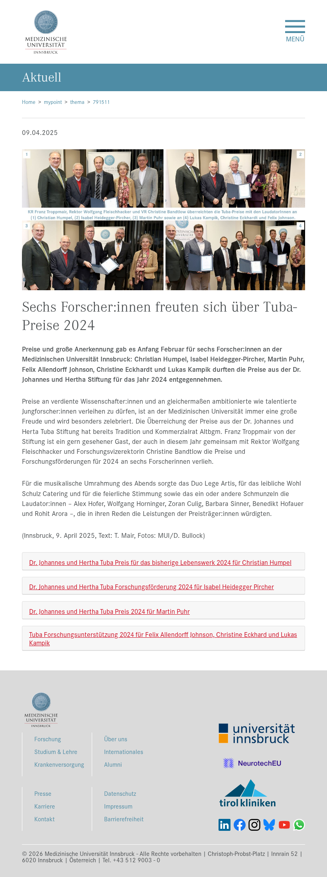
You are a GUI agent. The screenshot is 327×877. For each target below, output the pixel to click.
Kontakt (44, 818)
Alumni (113, 764)
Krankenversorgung (59, 764)
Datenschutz (120, 793)
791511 (101, 101)
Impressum (118, 806)
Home (28, 101)
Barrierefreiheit (124, 818)
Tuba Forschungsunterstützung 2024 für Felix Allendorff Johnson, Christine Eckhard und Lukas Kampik (163, 638)
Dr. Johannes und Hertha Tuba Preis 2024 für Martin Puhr (109, 610)
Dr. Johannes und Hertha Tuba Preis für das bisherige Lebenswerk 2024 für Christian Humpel (160, 561)
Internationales (123, 751)
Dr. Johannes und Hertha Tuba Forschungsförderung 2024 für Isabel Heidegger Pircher (151, 586)
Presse (42, 793)
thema (77, 101)
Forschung (47, 738)
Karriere (44, 806)
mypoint (53, 101)
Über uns (115, 738)
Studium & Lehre (55, 751)
